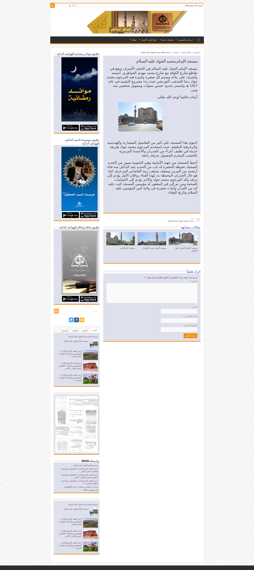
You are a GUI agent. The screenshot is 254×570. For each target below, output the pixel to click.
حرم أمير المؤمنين (185, 40)
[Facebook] (73, 5)
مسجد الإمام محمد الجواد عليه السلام (83, 336)
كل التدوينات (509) (90, 490)
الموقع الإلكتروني (190, 325)
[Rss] (75, 5)
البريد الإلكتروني (190, 316)
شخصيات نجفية (168, 40)
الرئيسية (198, 39)
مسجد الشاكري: (127, 248)
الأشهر (84, 330)
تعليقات (75, 330)
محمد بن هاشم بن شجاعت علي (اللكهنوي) (81, 487)
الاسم (194, 307)
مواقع (134, 40)
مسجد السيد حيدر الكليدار (154, 248)
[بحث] (52, 5)
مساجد (176, 52)
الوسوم (65, 330)
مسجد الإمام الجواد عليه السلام (181, 220)
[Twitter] (70, 5)
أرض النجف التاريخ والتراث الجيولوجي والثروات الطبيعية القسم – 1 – (70, 377)
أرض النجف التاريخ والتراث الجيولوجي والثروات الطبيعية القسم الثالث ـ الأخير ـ (70, 366)
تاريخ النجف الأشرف (149, 40)
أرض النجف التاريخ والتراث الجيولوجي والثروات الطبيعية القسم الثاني (70, 353)
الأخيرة (94, 330)
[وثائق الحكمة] (129, 21)
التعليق (193, 281)
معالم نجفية (186, 52)
